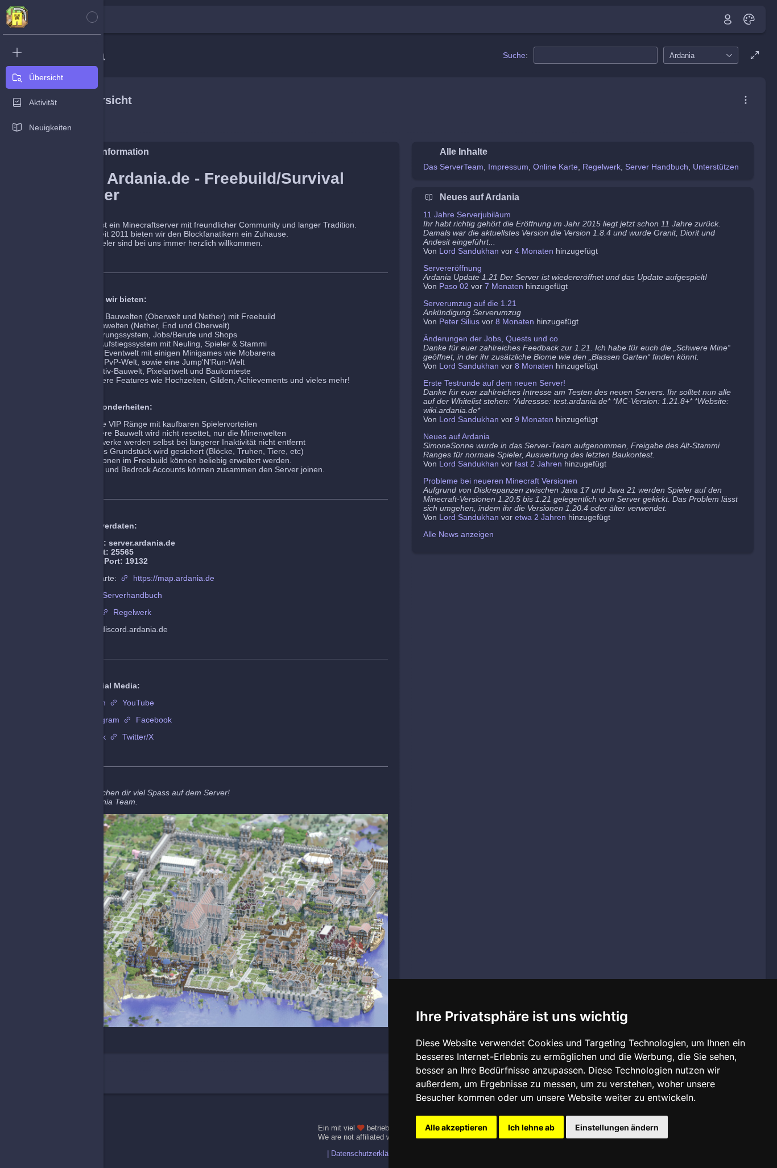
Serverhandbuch (132, 595)
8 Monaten (514, 321)
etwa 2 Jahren (540, 517)
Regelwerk (132, 612)
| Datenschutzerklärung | (367, 1154)
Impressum (508, 166)
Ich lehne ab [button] (531, 1127)
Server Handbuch (656, 166)
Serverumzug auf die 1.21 (469, 303)
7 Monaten (504, 286)
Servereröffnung (452, 268)
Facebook (154, 719)
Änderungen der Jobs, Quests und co (490, 338)
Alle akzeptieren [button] (456, 1127)
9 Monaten (534, 419)
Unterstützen (716, 166)
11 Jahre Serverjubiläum (467, 214)
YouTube (138, 702)
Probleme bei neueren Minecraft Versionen (500, 480)
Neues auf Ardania (456, 436)
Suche (514, 55)
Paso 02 (454, 286)
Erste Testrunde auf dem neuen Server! (494, 382)
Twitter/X (138, 736)
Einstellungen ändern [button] (617, 1127)
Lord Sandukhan (469, 250)
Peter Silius (459, 321)
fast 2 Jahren (538, 463)
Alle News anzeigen (458, 534)
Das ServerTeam (453, 166)
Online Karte (555, 166)
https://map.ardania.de (173, 578)
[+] (52, 52)
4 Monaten (534, 250)
